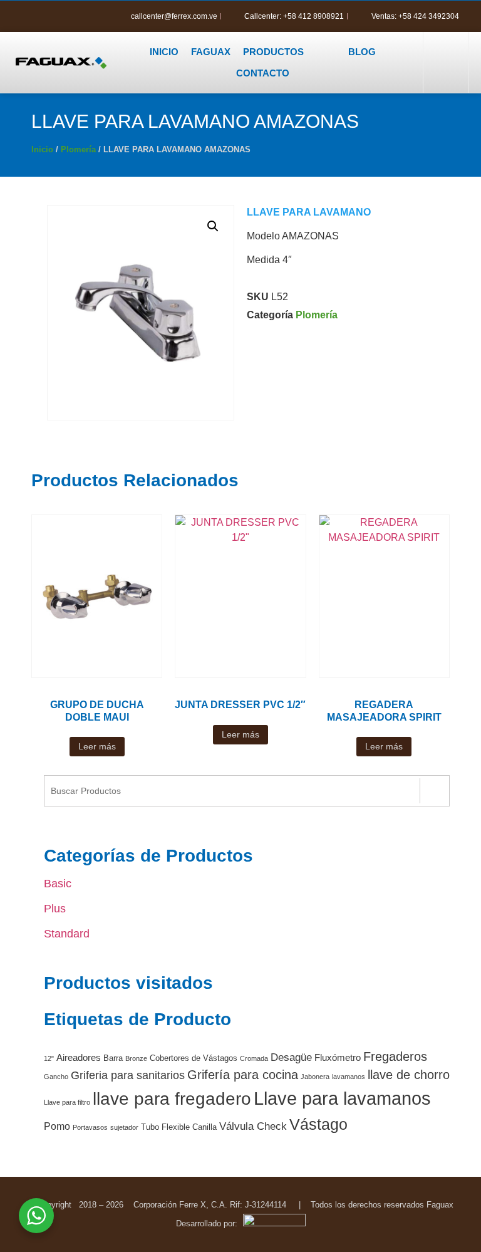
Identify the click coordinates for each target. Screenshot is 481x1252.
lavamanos (348, 1076)
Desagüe (291, 1057)
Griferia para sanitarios (128, 1075)
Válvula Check (253, 1126)
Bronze (136, 1058)
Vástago (318, 1124)
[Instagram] (52, 16)
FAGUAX (210, 51)
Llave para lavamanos (342, 1098)
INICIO (164, 51)
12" (49, 1058)
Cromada (254, 1058)
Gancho (56, 1076)
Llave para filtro (67, 1102)
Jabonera (315, 1076)
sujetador (124, 1127)
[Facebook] (31, 16)
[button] (444, 62)
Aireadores (78, 1058)
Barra (113, 1058)
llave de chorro (409, 1075)
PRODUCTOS (273, 51)
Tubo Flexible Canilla (179, 1127)
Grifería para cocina (242, 1075)
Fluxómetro (337, 1058)
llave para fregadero (172, 1098)
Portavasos (90, 1127)
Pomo (57, 1126)
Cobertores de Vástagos (193, 1058)
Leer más (97, 746)
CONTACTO (262, 73)
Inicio (42, 149)
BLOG (362, 51)
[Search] (434, 790)
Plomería (78, 149)
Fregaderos (395, 1056)
